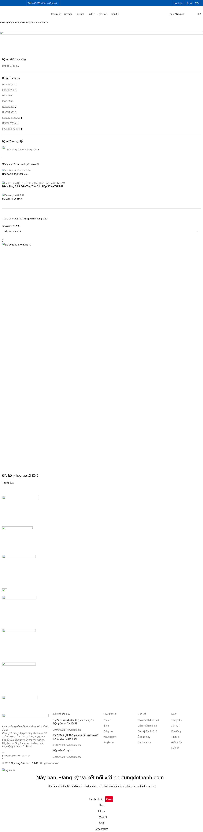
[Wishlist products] (192, 14)
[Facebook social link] (4, 3)
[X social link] (8, 3)
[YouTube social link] (15, 3)
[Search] (188, 14)
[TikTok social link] (23, 3)
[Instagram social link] (12, 3)
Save (110, 799)
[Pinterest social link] (19, 3)
